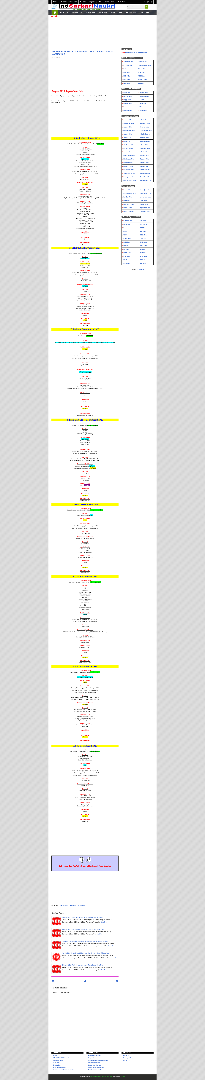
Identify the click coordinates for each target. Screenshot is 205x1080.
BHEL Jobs (143, 235)
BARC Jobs (143, 253)
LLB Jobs (56, 1062)
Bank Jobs (103, 12)
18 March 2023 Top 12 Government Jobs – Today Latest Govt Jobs (83, 929)
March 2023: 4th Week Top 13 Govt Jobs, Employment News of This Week (85, 953)
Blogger (141, 269)
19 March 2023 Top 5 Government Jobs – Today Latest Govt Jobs (82, 965)
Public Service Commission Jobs (64, 1070)
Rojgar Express (93, 1058)
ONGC (125, 231)
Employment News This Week (98, 1060)
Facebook (65, 905)
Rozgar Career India (94, 1055)
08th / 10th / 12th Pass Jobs (62, 1058)
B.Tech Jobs (57, 1065)
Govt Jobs (64, 12)
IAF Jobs (126, 249)
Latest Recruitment (94, 1065)
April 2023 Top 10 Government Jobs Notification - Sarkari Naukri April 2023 (85, 941)
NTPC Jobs (127, 238)
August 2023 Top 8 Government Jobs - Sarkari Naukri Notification (82, 52)
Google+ (82, 905)
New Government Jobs (95, 1070)
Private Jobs (90, 12)
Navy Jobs (126, 263)
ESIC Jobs (126, 242)
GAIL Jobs (143, 242)
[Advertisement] (85, 33)
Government (127, 220)
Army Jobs (143, 245)
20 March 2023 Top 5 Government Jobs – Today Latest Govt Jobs (82, 917)
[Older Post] (117, 981)
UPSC (125, 235)
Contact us (126, 1060)
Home (55, 2)
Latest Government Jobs (96, 1067)
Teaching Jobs (109, 2)
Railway (142, 249)
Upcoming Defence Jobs (69, 2)
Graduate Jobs (58, 1060)
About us (126, 1055)
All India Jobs (131, 12)
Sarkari (125, 228)
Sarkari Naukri (145, 12)
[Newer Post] (53, 981)
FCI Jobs (126, 245)
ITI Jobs (83, 2)
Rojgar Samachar (94, 1062)
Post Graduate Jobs (59, 1067)
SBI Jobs (143, 220)
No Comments (55, 57)
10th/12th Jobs (116, 12)
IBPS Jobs (143, 224)
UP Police (126, 260)
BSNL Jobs (127, 253)
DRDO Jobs (143, 228)
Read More (104, 922)
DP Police (143, 260)
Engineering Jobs (95, 2)
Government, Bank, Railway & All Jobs (101, 1076)
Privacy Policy (128, 1058)
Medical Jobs (122, 2)
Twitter (74, 905)
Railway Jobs (77, 12)
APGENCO (143, 256)
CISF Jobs (143, 238)
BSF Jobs (126, 256)
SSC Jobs (143, 231)
